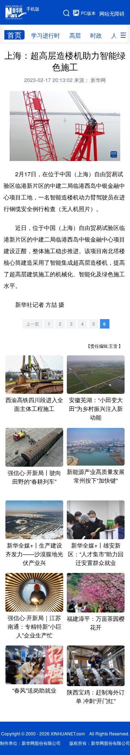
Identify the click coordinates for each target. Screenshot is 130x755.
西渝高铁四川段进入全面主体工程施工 (34, 404)
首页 (14, 35)
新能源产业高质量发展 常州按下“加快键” (96, 475)
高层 (75, 35)
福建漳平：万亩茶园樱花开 (96, 622)
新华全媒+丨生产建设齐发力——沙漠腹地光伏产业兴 (34, 554)
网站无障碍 (112, 13)
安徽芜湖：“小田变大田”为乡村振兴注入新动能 (96, 408)
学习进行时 (45, 35)
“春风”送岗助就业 (34, 690)
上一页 (32, 324)
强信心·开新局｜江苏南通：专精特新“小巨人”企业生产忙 (34, 626)
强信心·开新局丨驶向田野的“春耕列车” (34, 477)
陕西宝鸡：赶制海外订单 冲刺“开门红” (96, 696)
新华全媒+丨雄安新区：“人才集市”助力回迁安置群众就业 (96, 554)
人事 (117, 35)
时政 (96, 35)
